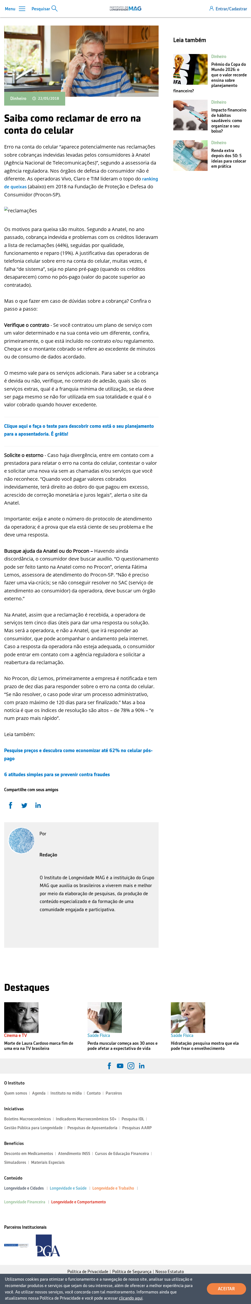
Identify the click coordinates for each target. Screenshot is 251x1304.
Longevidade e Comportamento (78, 1202)
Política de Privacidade (87, 1271)
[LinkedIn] (142, 1066)
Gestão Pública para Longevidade (33, 1128)
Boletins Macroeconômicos (27, 1119)
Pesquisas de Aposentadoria (92, 1128)
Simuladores (15, 1162)
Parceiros (114, 1093)
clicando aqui (130, 1298)
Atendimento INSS (74, 1153)
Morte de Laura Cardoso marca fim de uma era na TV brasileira (38, 1046)
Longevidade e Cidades (24, 1188)
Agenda (39, 1093)
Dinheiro (18, 98)
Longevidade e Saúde (68, 1188)
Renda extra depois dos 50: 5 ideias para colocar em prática (228, 158)
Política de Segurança (131, 1271)
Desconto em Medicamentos (28, 1153)
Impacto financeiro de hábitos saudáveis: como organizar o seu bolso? (228, 121)
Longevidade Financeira (24, 1202)
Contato (94, 1093)
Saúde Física (99, 1035)
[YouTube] (120, 1066)
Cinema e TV (15, 1035)
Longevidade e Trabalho (113, 1188)
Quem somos (15, 1093)
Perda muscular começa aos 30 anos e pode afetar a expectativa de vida (123, 1046)
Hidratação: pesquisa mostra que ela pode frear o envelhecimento (205, 1046)
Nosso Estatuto (169, 1271)
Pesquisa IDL (133, 1119)
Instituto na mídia (66, 1093)
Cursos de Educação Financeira (122, 1153)
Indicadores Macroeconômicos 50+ (86, 1119)
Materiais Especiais (48, 1162)
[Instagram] (131, 1066)
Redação (48, 854)
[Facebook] (109, 1066)
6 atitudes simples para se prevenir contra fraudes (57, 774)
